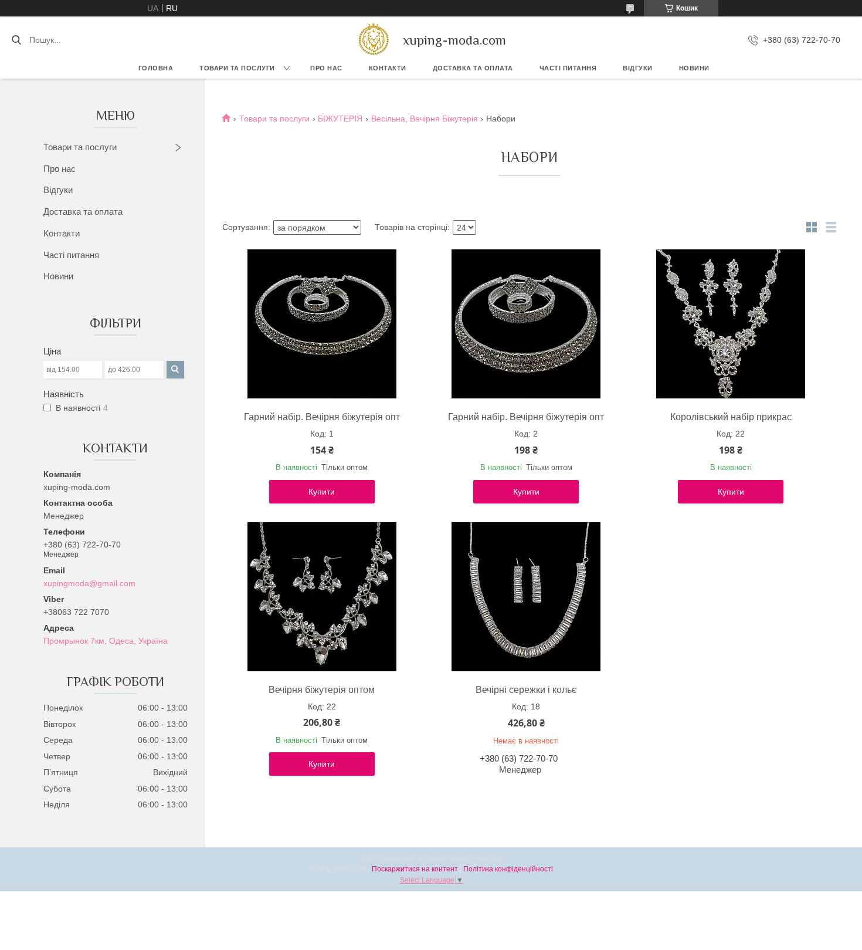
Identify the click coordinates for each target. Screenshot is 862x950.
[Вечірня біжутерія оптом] (321, 596)
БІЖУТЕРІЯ (340, 118)
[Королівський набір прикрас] (730, 323)
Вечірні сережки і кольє (526, 690)
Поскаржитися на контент (415, 869)
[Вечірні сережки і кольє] (526, 596)
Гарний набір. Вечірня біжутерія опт (322, 417)
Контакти (387, 68)
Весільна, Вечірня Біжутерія (424, 118)
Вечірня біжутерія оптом (322, 690)
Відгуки (638, 68)
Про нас (326, 68)
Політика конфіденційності (508, 869)
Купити (321, 491)
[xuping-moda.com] (373, 40)
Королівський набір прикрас (731, 417)
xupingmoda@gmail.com (89, 583)
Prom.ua (487, 858)
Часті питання (568, 68)
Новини (694, 68)
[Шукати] (16, 40)
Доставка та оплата (83, 212)
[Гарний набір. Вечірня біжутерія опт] (321, 323)
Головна (156, 68)
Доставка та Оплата (473, 68)
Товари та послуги (237, 68)
